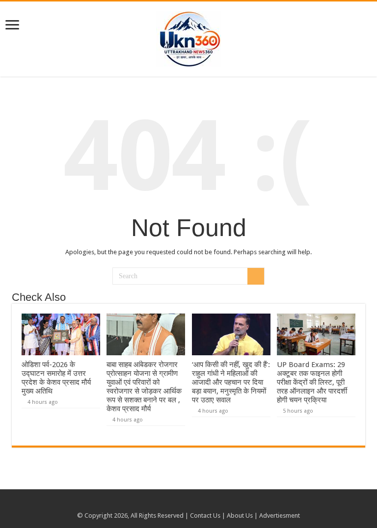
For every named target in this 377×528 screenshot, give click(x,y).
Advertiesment (279, 515)
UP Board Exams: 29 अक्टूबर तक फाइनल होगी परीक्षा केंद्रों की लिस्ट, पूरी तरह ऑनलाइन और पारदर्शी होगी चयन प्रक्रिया (312, 382)
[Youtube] (188, 504)
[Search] (255, 276)
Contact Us (205, 515)
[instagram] (198, 504)
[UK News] (188, 37)
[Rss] (179, 504)
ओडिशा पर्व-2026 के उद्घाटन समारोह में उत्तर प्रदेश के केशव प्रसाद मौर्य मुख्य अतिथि (56, 378)
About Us (240, 515)
